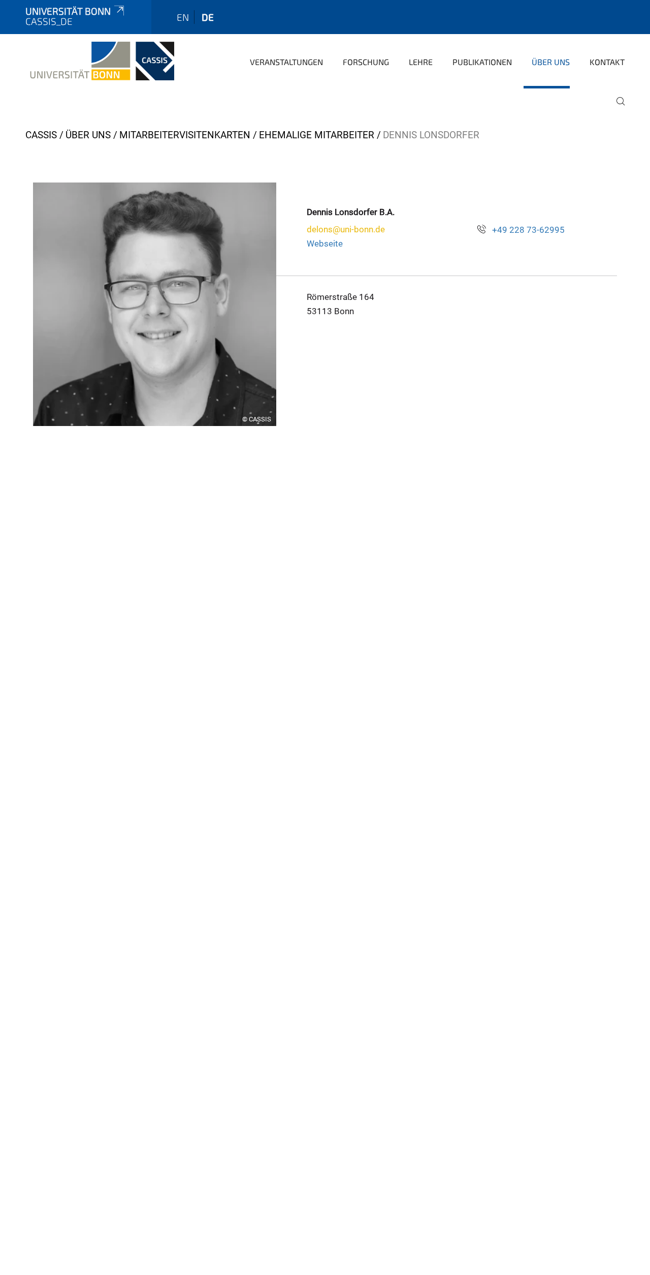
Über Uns (551, 62)
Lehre (421, 62)
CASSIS (41, 135)
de (208, 17)
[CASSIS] (99, 61)
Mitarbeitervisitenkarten (184, 135)
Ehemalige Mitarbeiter (316, 135)
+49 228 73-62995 (528, 230)
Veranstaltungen (286, 62)
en (183, 17)
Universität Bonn (68, 11)
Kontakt (607, 62)
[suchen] (616, 108)
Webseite (325, 243)
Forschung (366, 62)
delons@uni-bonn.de (346, 229)
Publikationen (482, 62)
